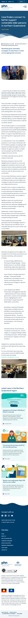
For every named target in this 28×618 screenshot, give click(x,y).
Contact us (4, 550)
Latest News (4, 547)
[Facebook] (2, 516)
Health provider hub (6, 538)
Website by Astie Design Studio (14, 615)
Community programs (6, 540)
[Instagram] (9, 516)
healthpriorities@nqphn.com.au (10, 357)
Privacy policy (13, 612)
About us (3, 536)
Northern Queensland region (10, 45)
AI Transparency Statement (8, 613)
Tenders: (3, 1)
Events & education (6, 543)
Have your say (4, 612)
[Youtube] (12, 516)
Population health (21, 44)
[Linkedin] (5, 516)
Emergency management (7, 545)
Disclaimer (19, 613)
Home (2, 533)
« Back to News (5, 29)
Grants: (10, 1)
